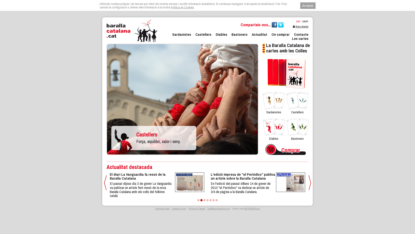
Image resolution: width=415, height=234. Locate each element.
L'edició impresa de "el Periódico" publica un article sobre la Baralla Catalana (243, 176)
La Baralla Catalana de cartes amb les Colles (288, 48)
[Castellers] (182, 42)
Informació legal (162, 208)
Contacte (301, 34)
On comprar (280, 34)
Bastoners (239, 34)
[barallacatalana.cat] (132, 31)
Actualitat (259, 34)
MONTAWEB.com (252, 208)
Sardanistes (181, 34)
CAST (305, 21)
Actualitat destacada (129, 167)
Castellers (203, 34)
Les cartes (300, 38)
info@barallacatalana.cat (218, 208)
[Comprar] (285, 143)
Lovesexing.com (179, 208)
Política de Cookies (196, 208)
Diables (221, 34)
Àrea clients (301, 26)
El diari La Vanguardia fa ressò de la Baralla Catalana (138, 176)
